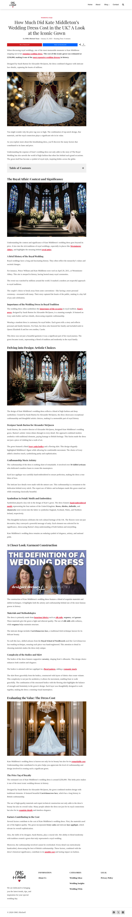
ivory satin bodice (36, 446)
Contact (116, 4)
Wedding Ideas (76, 878)
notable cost (50, 852)
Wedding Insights (77, 883)
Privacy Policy (107, 878)
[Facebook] (114, 912)
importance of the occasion (51, 309)
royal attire (46, 249)
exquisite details (26, 810)
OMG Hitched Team (32, 39)
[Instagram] (123, 912)
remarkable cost (78, 761)
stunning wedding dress (32, 54)
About (98, 4)
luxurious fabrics (41, 617)
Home (90, 4)
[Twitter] (118, 912)
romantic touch (70, 669)
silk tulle (59, 617)
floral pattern (49, 669)
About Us (42, 878)
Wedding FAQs (46, 17)
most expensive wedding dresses (46, 57)
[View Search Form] (123, 4)
